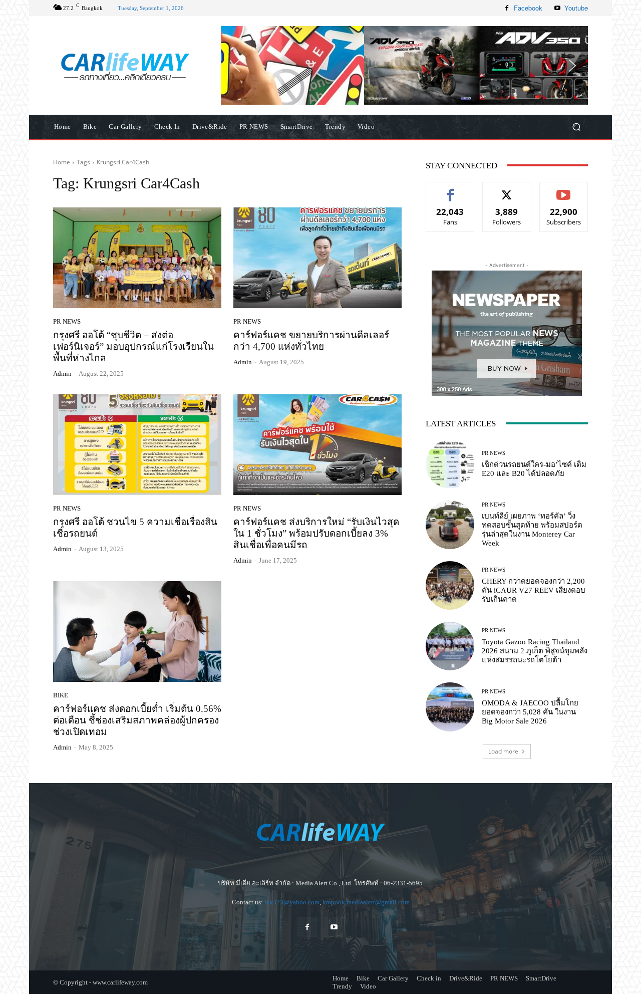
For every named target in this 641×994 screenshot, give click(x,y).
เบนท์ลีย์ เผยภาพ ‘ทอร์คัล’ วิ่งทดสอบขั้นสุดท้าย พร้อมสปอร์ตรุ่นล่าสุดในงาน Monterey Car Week (532, 529)
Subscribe (563, 189)
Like (450, 189)
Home (61, 162)
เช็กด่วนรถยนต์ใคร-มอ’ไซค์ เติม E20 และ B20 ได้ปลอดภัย (534, 468)
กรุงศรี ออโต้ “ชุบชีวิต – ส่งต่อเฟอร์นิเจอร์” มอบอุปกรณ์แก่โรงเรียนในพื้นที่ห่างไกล (133, 346)
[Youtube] (557, 8)
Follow (507, 189)
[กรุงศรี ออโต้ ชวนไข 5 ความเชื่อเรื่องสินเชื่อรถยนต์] (137, 444)
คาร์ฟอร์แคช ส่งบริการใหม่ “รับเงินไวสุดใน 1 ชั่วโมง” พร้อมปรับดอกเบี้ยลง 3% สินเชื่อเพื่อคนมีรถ (316, 533)
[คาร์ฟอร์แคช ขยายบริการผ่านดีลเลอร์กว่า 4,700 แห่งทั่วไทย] (317, 258)
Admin (62, 373)
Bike (60, 695)
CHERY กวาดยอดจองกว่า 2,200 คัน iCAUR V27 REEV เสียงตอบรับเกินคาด (533, 590)
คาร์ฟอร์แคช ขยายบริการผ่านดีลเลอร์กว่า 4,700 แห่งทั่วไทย (311, 341)
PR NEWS (67, 321)
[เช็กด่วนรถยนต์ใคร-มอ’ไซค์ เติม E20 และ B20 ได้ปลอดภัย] (450, 464)
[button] (404, 65)
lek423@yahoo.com (291, 902)
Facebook (528, 8)
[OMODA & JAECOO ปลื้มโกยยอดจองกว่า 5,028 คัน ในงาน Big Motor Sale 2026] (450, 706)
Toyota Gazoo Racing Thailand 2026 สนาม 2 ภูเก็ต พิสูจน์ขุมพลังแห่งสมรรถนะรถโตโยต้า (534, 651)
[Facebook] (507, 8)
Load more (503, 751)
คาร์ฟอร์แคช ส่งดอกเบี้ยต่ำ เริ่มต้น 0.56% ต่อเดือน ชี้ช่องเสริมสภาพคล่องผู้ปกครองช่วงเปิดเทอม (137, 720)
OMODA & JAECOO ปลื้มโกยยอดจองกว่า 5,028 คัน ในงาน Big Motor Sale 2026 (530, 712)
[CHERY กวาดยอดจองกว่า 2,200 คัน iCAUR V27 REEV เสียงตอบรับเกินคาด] (450, 585)
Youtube (576, 8)
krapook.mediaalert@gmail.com (366, 902)
